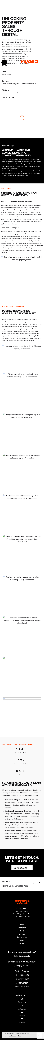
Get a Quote (20, 867)
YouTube (22, 1015)
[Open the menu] (4, 62)
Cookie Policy (16, 1036)
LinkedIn (22, 1022)
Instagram (22, 1009)
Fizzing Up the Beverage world (15, 886)
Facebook (22, 1002)
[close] (38, 1034)
